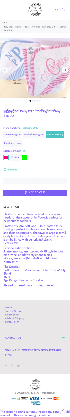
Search (8, 307)
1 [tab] (30, 101)
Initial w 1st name (13, 142)
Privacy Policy (12, 321)
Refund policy (12, 314)
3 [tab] (35, 101)
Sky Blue (15, 157)
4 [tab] (37, 101)
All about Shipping (14, 318)
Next (65, 70)
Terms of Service (13, 311)
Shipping (12, 169)
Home (4, 22)
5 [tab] (40, 101)
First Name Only (55, 134)
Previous (5, 70)
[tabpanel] (35, 68)
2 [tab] (32, 101)
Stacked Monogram (33, 134)
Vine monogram (12, 134)
